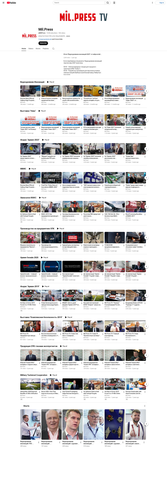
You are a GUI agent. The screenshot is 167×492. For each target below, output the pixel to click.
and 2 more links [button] (57, 39)
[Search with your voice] (114, 3)
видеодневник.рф (46, 39)
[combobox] (79, 3)
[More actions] (40, 99)
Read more (67, 74)
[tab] (23, 48)
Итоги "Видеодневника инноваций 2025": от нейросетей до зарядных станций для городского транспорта (83, 54)
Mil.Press (22, 102)
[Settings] (152, 3)
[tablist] (83, 48)
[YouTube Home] (11, 2)
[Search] (108, 3)
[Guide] (3, 3)
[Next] (146, 91)
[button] (67, 75)
